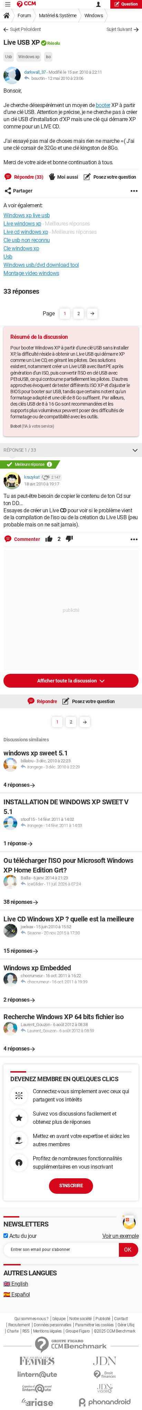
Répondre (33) (28, 177)
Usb (8, 56)
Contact (121, 1318)
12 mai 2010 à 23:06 (65, 78)
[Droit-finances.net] (105, 1374)
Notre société (80, 1318)
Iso (48, 56)
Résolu (53, 43)
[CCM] (26, 4)
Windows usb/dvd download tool (41, 265)
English (15, 1284)
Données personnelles (52, 1325)
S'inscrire (71, 1185)
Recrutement (19, 1325)
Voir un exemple (120, 1236)
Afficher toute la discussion (67, 680)
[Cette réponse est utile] (48, 539)
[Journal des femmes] (37, 1361)
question (129, 4)
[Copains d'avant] (37, 1388)
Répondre (46, 701)
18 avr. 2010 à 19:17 (41, 484)
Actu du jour (22, 1236)
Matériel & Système (58, 15)
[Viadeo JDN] (105, 1388)
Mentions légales (47, 1331)
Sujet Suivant (119, 29)
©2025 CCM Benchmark (114, 1331)
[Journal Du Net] (105, 1361)
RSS (25, 1331)
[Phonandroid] (105, 1402)
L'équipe (58, 1318)
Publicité (102, 1318)
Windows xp (28, 56)
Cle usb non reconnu (26, 240)
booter (103, 105)
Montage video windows (31, 273)
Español (16, 1294)
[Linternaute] (37, 1374)
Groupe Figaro (77, 1331)
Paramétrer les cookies (94, 1325)
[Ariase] (37, 1402)
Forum (24, 15)
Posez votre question (114, 177)
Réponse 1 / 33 (19, 450)
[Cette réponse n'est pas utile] (69, 539)
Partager (22, 191)
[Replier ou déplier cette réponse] (135, 450)
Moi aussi (67, 177)
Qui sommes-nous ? (31, 1318)
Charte (12, 1331)
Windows (93, 15)
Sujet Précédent (25, 29)
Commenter (26, 539)
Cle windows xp (21, 248)
